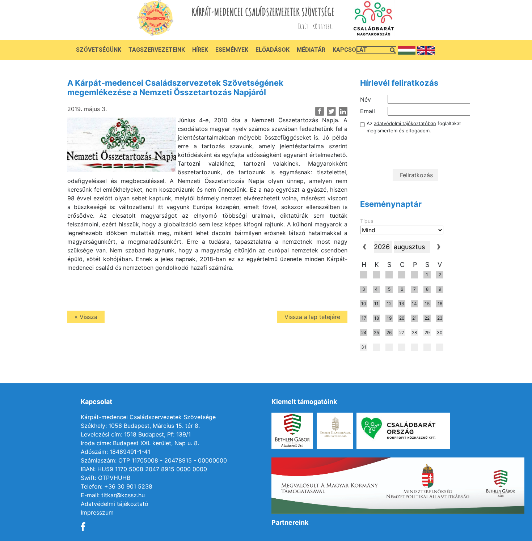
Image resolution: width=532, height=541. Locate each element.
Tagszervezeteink (156, 49)
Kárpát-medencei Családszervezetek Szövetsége (148, 417)
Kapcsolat (350, 49)
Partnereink (289, 522)
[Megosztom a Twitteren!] (331, 111)
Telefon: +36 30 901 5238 (116, 486)
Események (231, 49)
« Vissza (86, 316)
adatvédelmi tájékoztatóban (405, 123)
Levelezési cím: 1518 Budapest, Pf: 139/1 (136, 434)
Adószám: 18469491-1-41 (115, 451)
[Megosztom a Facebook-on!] (319, 111)
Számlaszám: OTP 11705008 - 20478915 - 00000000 (154, 460)
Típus (366, 221)
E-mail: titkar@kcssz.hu (113, 495)
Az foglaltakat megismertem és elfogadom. (414, 126)
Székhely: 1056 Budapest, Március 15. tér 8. (140, 425)
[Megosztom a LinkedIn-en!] (342, 111)
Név (365, 99)
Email (367, 111)
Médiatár (311, 49)
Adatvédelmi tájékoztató (114, 503)
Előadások (273, 49)
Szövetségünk (98, 49)
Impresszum (97, 512)
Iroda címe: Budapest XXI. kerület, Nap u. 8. (140, 443)
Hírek (200, 49)
